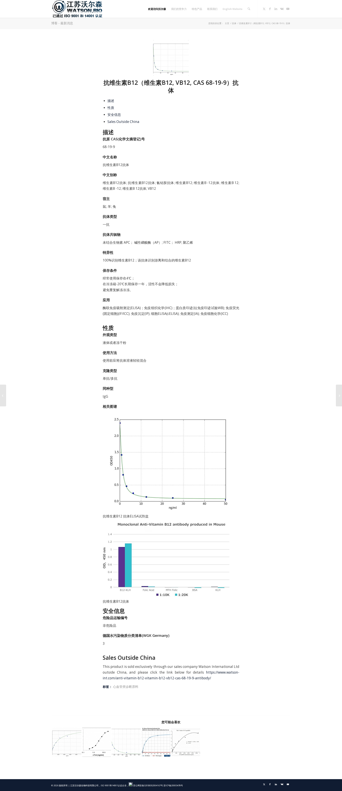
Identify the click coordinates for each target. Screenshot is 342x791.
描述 (110, 100)
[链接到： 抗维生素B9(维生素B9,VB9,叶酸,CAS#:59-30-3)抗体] (126, 742)
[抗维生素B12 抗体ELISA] (171, 58)
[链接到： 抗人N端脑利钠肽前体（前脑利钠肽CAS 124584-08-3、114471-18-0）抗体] (185, 742)
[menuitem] (157, 9)
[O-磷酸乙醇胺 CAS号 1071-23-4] (3, 395)
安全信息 (114, 114)
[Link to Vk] (282, 9)
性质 (110, 107)
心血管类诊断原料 (125, 686)
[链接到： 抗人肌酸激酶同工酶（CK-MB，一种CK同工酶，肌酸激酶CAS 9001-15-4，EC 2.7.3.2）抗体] (66, 742)
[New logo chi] (77, 9)
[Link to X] (264, 9)
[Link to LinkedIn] (276, 9)
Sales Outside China (123, 121)
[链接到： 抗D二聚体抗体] (155, 742)
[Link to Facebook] (270, 9)
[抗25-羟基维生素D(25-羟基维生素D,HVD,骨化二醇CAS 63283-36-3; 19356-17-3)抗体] (339, 395)
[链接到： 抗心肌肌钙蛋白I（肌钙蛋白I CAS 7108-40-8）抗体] (96, 742)
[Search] (249, 9)
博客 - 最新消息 (62, 23)
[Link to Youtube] (288, 9)
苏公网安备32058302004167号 (148, 785)
